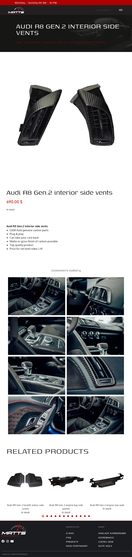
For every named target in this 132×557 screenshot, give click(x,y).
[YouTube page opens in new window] (120, 2)
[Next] (123, 183)
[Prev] (114, 183)
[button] (9, 481)
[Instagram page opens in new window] (115, 2)
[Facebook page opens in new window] (110, 2)
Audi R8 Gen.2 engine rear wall (107, 505)
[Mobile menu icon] (121, 10)
